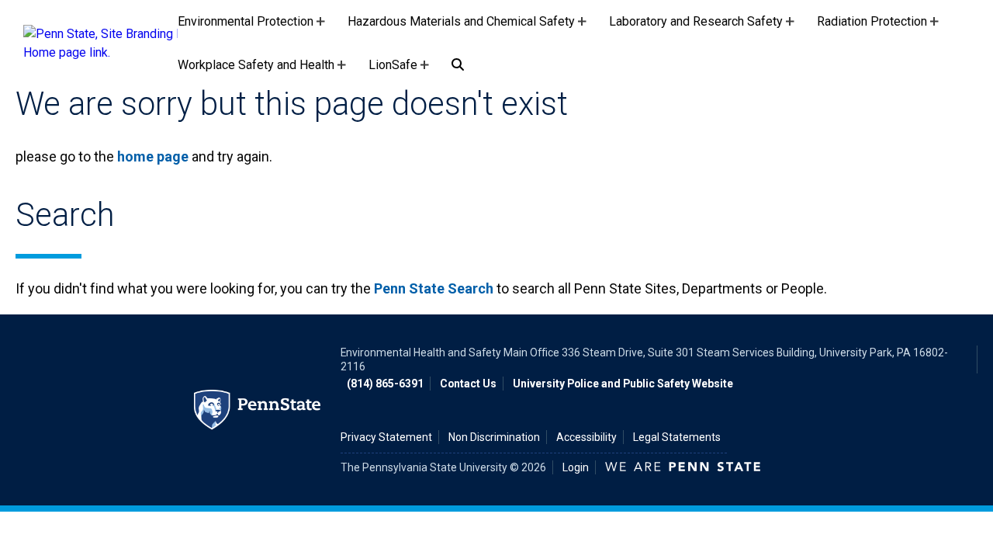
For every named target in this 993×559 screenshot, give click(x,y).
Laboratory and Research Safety (696, 28)
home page (153, 156)
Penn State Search (433, 288)
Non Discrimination (494, 437)
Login (575, 467)
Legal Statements (677, 437)
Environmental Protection (245, 28)
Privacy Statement (386, 437)
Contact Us (468, 383)
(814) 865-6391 (385, 383)
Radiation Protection (872, 28)
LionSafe (392, 72)
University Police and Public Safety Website (623, 383)
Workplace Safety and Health (256, 72)
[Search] (458, 65)
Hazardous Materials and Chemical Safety (461, 28)
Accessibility (586, 437)
